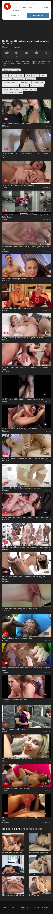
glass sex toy (25, 82)
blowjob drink (38, 82)
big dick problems (29, 89)
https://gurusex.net (32, 829)
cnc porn (24, 86)
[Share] (46, 53)
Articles (6, 907)
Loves (20, 75)
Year (5, 75)
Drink (28, 75)
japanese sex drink (11, 86)
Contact (36, 907)
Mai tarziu (14, 15)
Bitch (12, 75)
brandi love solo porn (11, 89)
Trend (17, 70)
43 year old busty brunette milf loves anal (19, 79)
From (35, 75)
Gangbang (7, 70)
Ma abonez (38, 15)
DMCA (13, 907)
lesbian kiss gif (36, 86)
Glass (43, 75)
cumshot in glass (10, 82)
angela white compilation (13, 93)
